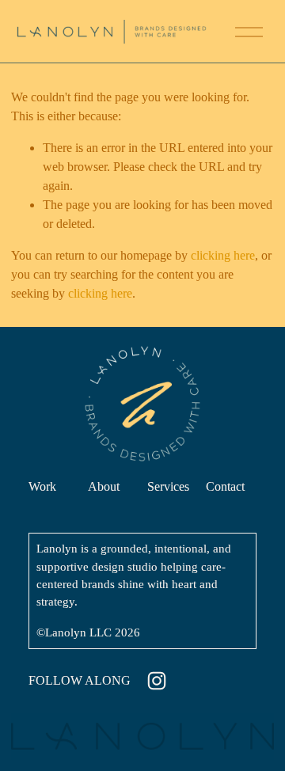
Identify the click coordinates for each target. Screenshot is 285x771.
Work (42, 486)
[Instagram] (156, 680)
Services (168, 486)
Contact (225, 486)
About (104, 486)
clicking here (223, 255)
